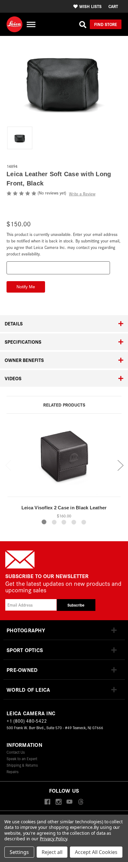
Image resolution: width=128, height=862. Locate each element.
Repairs (13, 771)
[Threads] (80, 802)
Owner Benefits (24, 360)
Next (120, 464)
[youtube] (69, 802)
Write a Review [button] (82, 194)
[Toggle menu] (31, 24)
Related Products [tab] (64, 404)
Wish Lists (90, 6)
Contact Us (16, 752)
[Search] (83, 24)
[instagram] (58, 802)
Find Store (105, 24)
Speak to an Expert (22, 758)
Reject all (52, 852)
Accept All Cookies (96, 852)
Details (14, 323)
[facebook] (47, 802)
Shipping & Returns (22, 765)
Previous (8, 464)
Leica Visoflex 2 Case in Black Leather (64, 507)
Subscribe (76, 605)
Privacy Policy (53, 839)
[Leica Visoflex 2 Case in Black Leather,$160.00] (64, 460)
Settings (19, 852)
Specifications (23, 341)
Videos (13, 378)
